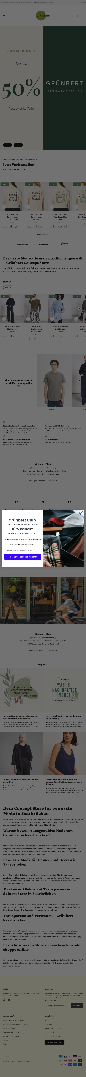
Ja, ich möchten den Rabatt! (22, 557)
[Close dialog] (81, 513)
